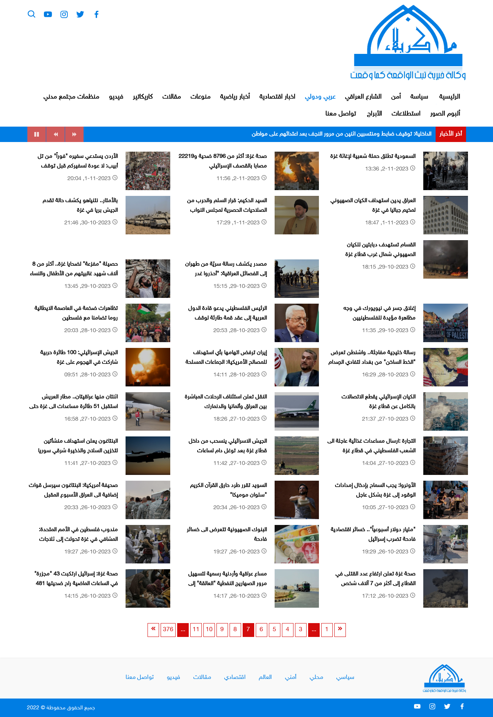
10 (209, 629)
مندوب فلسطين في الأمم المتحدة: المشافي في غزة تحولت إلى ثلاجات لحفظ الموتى (78, 539)
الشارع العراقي (363, 97)
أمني (291, 677)
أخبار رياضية (235, 97)
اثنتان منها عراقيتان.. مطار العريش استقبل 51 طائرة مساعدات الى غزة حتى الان (73, 407)
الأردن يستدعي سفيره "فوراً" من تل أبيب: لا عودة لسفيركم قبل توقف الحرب (78, 166)
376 (168, 629)
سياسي (345, 677)
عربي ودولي (320, 97)
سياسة (419, 97)
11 (196, 629)
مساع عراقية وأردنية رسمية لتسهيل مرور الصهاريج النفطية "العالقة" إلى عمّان (227, 584)
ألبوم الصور (445, 114)
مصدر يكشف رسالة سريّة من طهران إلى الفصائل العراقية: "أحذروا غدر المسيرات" (226, 274)
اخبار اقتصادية (277, 97)
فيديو (116, 97)
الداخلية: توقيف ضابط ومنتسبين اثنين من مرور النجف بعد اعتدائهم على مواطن (341, 134)
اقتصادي (235, 677)
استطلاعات (406, 114)
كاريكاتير (143, 97)
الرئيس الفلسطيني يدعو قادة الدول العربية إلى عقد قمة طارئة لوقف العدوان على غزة (227, 318)
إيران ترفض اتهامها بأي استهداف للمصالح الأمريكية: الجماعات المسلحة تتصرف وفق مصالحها (226, 362)
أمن (396, 97)
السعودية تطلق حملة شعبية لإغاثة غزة (373, 156)
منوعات (201, 97)
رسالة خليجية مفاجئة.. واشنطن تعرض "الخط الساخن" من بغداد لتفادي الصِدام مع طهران (372, 362)
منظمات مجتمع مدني (71, 97)
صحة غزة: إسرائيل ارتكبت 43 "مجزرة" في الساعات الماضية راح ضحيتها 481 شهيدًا (76, 584)
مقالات (172, 97)
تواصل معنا (340, 114)
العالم (265, 677)
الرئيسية (449, 97)
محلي (316, 677)
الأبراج (374, 114)
